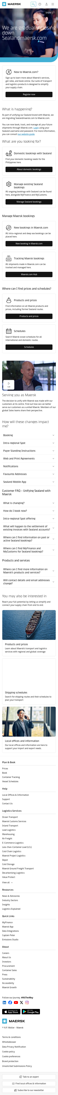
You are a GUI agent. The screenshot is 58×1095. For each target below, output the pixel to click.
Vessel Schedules (10, 781)
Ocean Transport (10, 817)
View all (6, 882)
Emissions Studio (10, 939)
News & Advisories (11, 896)
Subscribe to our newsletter (31, 1090)
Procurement (8, 966)
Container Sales (9, 970)
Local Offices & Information (15, 795)
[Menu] (52, 4)
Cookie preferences (11, 1056)
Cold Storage (8, 864)
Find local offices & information (31, 1083)
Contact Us (7, 803)
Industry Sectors (10, 900)
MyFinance (7, 922)
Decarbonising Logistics (13, 873)
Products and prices (29, 316)
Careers (5, 953)
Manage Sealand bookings (29, 202)
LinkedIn (4, 1002)
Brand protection (10, 1061)
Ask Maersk (33, 4)
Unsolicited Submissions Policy (17, 1066)
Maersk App (7, 926)
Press (4, 974)
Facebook (10, 1002)
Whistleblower (9, 1042)
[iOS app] (11, 1011)
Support (40, 4)
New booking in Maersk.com (29, 243)
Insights (6, 904)
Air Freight (7, 838)
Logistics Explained (11, 909)
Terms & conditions (11, 1037)
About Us (6, 957)
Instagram (27, 1002)
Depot (5, 860)
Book (4, 773)
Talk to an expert (31, 1077)
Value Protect (8, 877)
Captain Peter (8, 935)
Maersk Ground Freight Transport (18, 868)
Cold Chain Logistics (11, 851)
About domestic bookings (29, 169)
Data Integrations (10, 931)
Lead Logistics (9, 830)
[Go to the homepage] (13, 1023)
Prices (5, 768)
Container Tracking (11, 777)
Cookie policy (8, 1051)
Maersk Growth (9, 987)
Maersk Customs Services (14, 821)
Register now (29, 94)
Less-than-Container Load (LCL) (17, 847)
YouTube (16, 1002)
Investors (6, 961)
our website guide (26, 134)
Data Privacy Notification (14, 1047)
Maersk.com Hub (29, 274)
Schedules (29, 347)
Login (36, 128)
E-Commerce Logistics (12, 843)
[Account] (46, 4)
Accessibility (8, 983)
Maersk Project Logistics (13, 855)
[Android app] (31, 1011)
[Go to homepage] (11, 4)
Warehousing (8, 834)
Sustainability (8, 979)
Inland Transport (10, 825)
